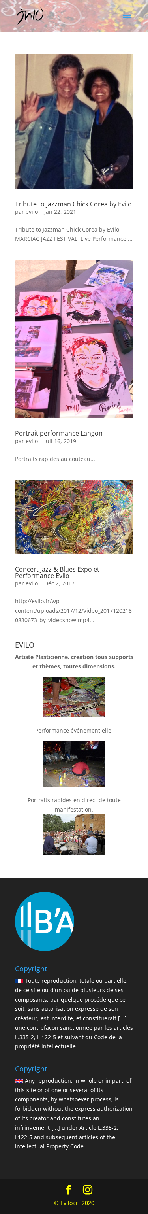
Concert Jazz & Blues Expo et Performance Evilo (57, 572)
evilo (32, 211)
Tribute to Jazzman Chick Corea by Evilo (73, 204)
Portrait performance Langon (59, 433)
